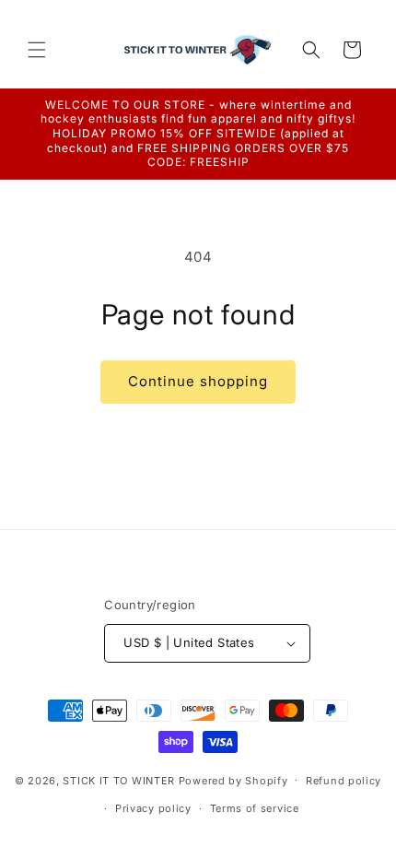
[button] (37, 49)
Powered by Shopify (233, 779)
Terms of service (254, 808)
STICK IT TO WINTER (119, 779)
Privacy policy (153, 808)
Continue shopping (198, 381)
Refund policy (343, 780)
